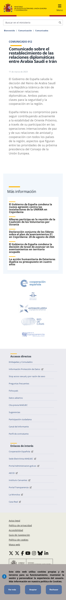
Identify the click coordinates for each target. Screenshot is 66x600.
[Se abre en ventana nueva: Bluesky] (40, 553)
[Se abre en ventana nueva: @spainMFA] (17, 553)
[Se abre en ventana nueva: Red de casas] (33, 321)
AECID (12, 473)
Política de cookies (18, 539)
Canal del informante (19, 426)
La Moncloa (14, 494)
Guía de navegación (19, 535)
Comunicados (41, 30)
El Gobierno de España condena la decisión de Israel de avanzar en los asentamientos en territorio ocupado (31, 248)
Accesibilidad (16, 530)
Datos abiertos (16, 397)
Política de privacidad (20, 525)
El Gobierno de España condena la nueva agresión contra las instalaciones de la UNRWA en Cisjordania (30, 208)
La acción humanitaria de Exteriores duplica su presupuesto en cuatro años (32, 261)
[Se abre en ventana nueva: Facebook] (22, 553)
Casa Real (13, 501)
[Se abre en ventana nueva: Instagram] (34, 553)
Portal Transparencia (19, 487)
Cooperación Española (20, 451)
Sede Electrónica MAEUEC (21, 458)
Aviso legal (14, 520)
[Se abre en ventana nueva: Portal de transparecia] (33, 334)
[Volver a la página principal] (25, 8)
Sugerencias (14, 412)
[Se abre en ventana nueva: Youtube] (27, 553)
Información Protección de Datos (25, 369)
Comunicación (25, 30)
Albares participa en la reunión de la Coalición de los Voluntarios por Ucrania (32, 222)
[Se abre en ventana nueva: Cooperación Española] (33, 283)
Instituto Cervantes (18, 480)
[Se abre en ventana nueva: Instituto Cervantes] (33, 296)
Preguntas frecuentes (19, 383)
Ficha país (13, 390)
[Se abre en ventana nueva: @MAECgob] (11, 553)
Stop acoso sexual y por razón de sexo (27, 376)
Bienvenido (9, 30)
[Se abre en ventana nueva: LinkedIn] (46, 553)
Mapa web (14, 544)
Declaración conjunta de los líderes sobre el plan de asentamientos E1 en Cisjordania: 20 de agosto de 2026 (32, 234)
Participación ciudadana (20, 419)
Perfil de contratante (19, 433)
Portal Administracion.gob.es (23, 465)
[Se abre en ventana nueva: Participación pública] (33, 308)
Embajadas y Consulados (21, 362)
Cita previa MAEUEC (18, 405)
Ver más (12, 589)
